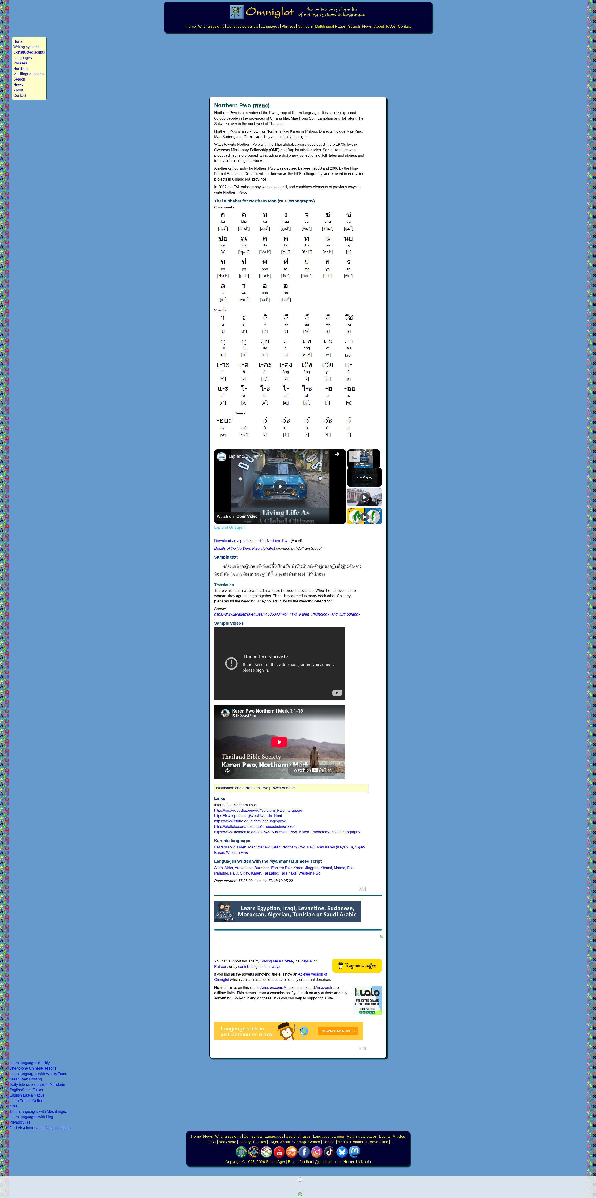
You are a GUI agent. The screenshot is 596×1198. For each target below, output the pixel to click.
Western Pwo (237, 853)
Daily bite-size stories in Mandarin (37, 1085)
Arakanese (244, 868)
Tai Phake (288, 873)
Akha (228, 868)
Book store (227, 1142)
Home (191, 26)
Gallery (245, 1142)
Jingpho (311, 868)
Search (354, 26)
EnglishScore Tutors (26, 1090)
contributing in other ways (259, 967)
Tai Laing (270, 873)
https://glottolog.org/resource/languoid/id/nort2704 (255, 826)
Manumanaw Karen (264, 847)
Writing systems (211, 26)
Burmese (261, 868)
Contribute (358, 1142)
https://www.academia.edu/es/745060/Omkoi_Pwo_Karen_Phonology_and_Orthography (287, 614)
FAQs (391, 26)
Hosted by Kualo (357, 1162)
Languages (270, 26)
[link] (221, 456)
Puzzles (259, 1142)
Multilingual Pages (330, 26)
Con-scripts (253, 1136)
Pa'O (311, 847)
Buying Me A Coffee (276, 961)
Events (384, 1136)
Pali (350, 868)
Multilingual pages (28, 74)
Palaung (221, 873)
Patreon (220, 967)
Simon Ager (275, 1162)
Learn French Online (26, 1101)
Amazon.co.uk (295, 987)
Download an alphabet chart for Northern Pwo (252, 541)
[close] (300, 1179)
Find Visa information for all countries (40, 1128)
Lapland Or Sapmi (246, 456)
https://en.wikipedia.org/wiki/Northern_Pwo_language (258, 810)
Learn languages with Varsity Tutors (38, 1074)
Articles (399, 1136)
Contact (404, 26)
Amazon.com (271, 987)
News (367, 26)
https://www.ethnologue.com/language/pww (250, 821)
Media (343, 1142)
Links (211, 1142)
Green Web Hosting (25, 1079)
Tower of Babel (283, 788)
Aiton (218, 868)
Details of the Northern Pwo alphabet (244, 548)
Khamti (326, 868)
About (379, 26)
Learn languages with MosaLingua (38, 1112)
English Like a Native (26, 1095)
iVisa (13, 1106)
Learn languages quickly (29, 1063)
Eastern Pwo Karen (230, 847)
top (362, 889)
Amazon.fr (323, 987)
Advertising (379, 1142)
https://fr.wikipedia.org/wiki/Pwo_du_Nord (248, 816)
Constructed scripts (242, 26)
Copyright (233, 1162)
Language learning (328, 1136)
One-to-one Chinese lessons (33, 1068)
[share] (337, 454)
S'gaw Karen (250, 873)
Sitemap (299, 1142)
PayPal (307, 961)
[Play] (364, 497)
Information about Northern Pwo (242, 788)
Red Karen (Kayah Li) (335, 847)
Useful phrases (298, 1136)
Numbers (305, 26)
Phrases (288, 26)
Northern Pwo (293, 847)
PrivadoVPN (19, 1122)
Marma (339, 868)
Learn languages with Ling (31, 1117)
